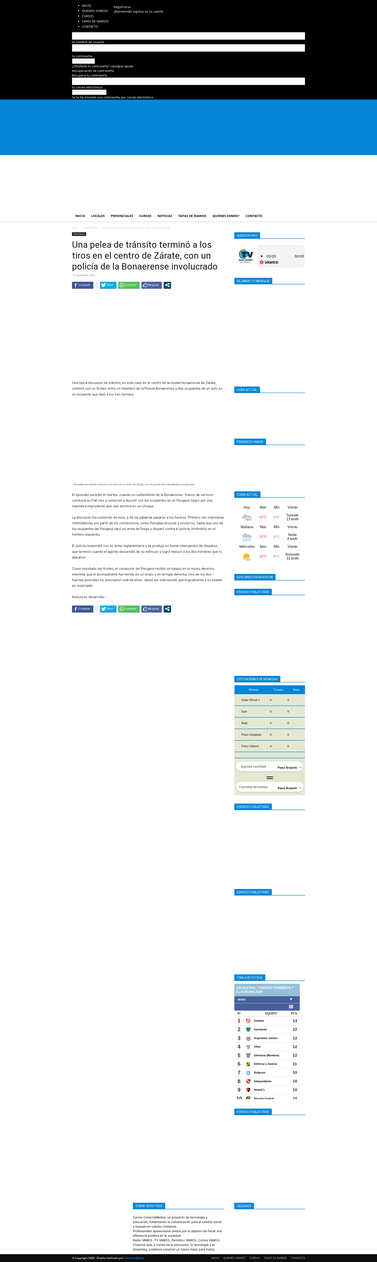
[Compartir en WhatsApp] (129, 285)
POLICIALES (90, 228)
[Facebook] (120, 2)
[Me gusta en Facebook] (151, 285)
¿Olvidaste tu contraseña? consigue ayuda (102, 66)
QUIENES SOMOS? (95, 11)
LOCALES (98, 216)
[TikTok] (133, 2)
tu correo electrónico (87, 87)
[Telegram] (130, 2)
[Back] (151, 2)
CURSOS (145, 216)
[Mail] (127, 2)
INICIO (86, 5)
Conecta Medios (134, 1258)
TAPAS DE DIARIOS (192, 216)
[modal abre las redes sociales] (167, 285)
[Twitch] (137, 2)
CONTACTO (254, 216)
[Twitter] (140, 2)
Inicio (75, 228)
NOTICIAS (165, 216)
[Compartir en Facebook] (82, 285)
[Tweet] (108, 285)
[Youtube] (143, 2)
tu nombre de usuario (88, 42)
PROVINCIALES (122, 216)
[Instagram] (124, 2)
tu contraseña (82, 56)
